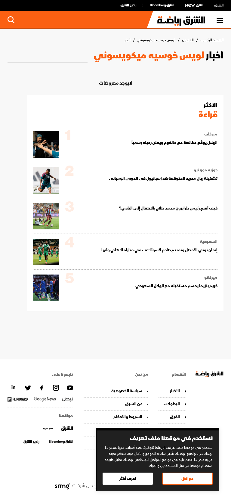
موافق (187, 478)
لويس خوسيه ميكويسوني (156, 40)
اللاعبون (188, 40)
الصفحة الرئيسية (211, 40)
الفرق (175, 416)
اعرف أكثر (127, 478)
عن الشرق (133, 403)
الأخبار (175, 390)
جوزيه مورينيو (205, 170)
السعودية (208, 242)
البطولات (172, 403)
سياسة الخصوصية (126, 390)
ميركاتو (210, 134)
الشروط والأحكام (127, 416)
